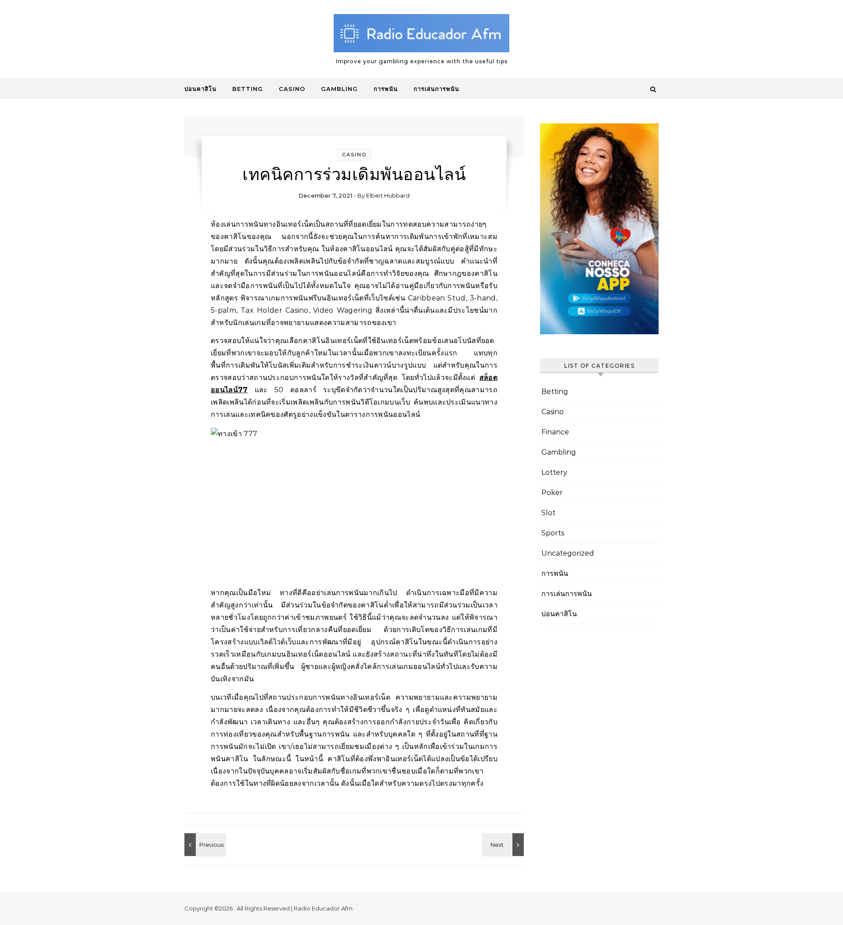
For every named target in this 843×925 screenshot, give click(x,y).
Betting (247, 88)
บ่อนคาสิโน (200, 88)
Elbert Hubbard (388, 195)
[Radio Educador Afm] (421, 35)
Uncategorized (567, 553)
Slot (548, 513)
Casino (292, 88)
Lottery (554, 472)
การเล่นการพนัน (436, 88)
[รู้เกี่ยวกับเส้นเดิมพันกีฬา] (204, 844)
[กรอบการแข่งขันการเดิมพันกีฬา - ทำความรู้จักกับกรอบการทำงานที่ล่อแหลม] (504, 844)
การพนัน (386, 88)
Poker (552, 492)
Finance (555, 432)
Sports (552, 533)
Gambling (339, 88)
